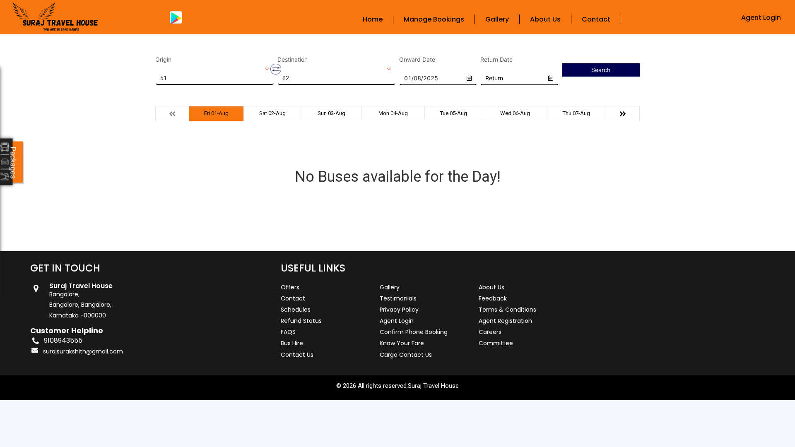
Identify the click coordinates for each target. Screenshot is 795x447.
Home (373, 19)
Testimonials (398, 298)
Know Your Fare (402, 343)
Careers (490, 332)
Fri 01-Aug (216, 113)
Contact (596, 19)
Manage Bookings (434, 19)
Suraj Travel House (433, 385)
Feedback (493, 298)
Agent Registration (505, 321)
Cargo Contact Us (406, 355)
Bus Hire (292, 343)
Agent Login (761, 17)
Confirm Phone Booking (414, 332)
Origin (163, 59)
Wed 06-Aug (515, 113)
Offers (290, 287)
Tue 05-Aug (453, 113)
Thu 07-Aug (576, 113)
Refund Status (301, 321)
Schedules (296, 309)
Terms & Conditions (507, 309)
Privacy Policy (399, 309)
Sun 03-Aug (331, 113)
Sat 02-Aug (272, 113)
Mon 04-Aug (393, 113)
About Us (545, 19)
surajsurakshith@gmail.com (83, 351)
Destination (292, 59)
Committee (496, 343)
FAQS (288, 332)
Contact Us (297, 355)
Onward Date (417, 59)
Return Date (496, 59)
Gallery (497, 19)
